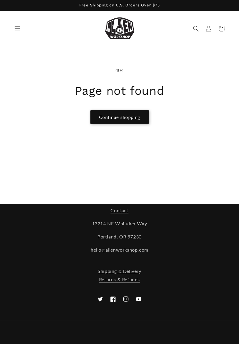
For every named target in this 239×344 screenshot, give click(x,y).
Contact (119, 210)
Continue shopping (119, 117)
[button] (17, 28)
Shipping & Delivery (119, 271)
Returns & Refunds (119, 279)
